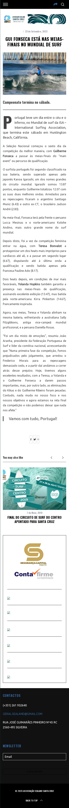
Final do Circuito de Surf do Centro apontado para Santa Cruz (34, 519)
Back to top (32, 800)
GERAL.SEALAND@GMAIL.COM (22, 713)
